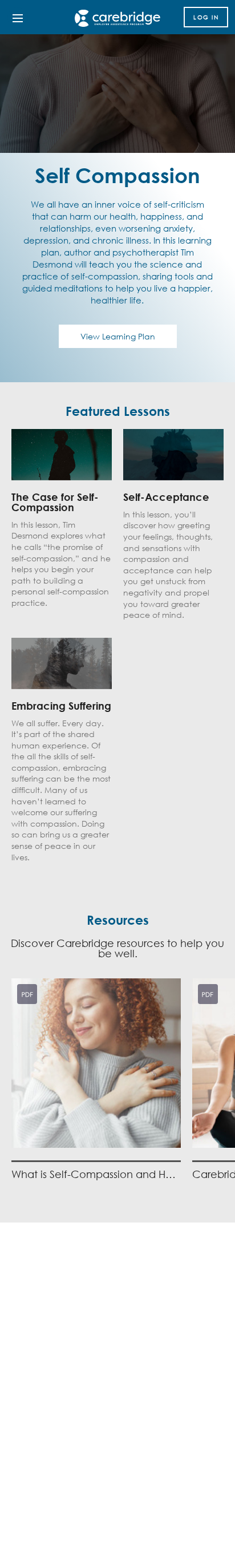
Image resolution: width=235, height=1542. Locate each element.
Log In (205, 17)
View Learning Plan (117, 336)
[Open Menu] (17, 17)
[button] (96, 1080)
